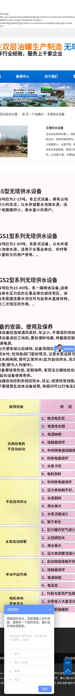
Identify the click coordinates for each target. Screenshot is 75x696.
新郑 (3, 683)
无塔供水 (54, 673)
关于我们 (51, 76)
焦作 (70, 683)
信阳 (59, 683)
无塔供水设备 (56, 114)
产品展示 (38, 114)
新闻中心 (22, 76)
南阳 (65, 683)
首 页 (25, 114)
